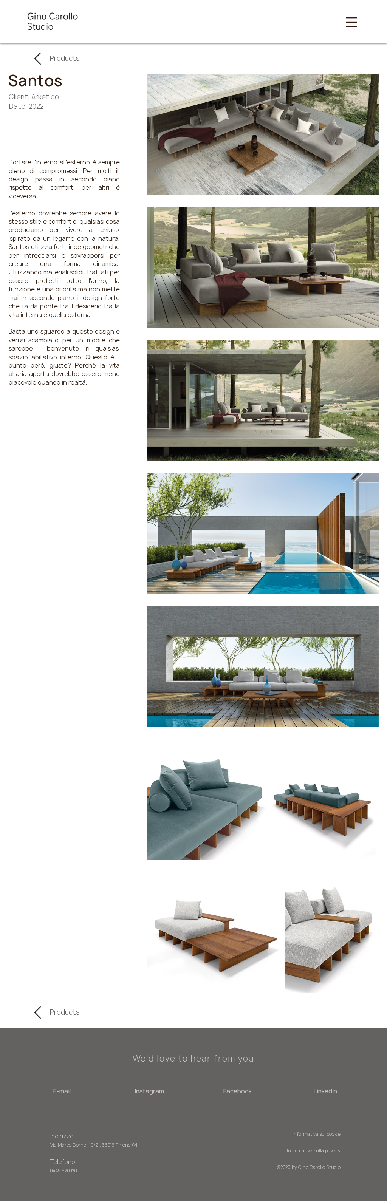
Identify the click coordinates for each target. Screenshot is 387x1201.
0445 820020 (63, 1170)
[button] (351, 22)
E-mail (62, 1091)
